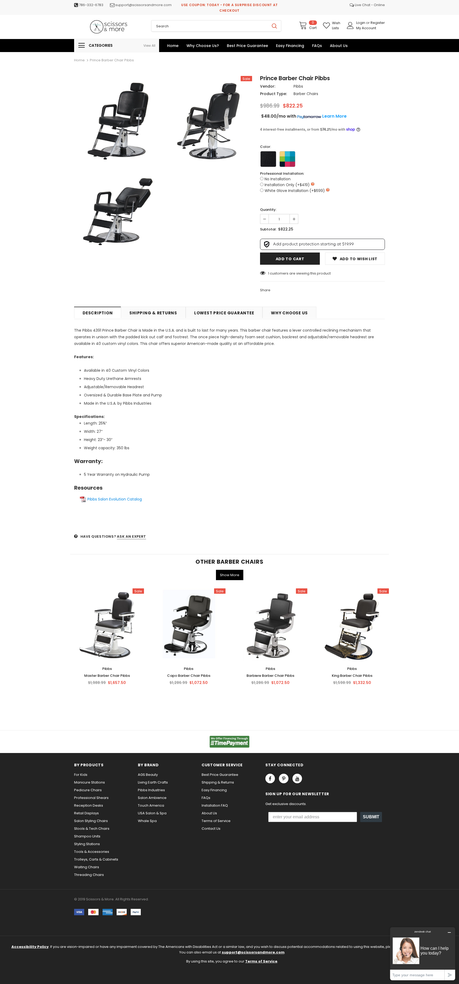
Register (378, 22)
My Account (366, 28)
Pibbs (298, 86)
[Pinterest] (283, 778)
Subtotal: (268, 229)
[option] (118, 166)
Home (79, 60)
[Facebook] (270, 778)
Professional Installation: (282, 173)
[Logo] (108, 26)
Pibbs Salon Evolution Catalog (114, 499)
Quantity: (268, 209)
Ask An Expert (131, 536)
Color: (265, 146)
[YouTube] (297, 778)
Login (361, 22)
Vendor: (267, 86)
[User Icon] (350, 25)
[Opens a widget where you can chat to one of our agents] (422, 953)
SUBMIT (371, 817)
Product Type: (273, 93)
